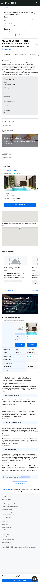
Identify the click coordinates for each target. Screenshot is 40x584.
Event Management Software (10, 504)
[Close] (34, 13)
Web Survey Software (8, 514)
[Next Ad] (37, 188)
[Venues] (36, 3)
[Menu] (2, 2)
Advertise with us (6, 542)
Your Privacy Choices (7, 530)
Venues (5, 7)
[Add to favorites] (37, 45)
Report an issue (6, 489)
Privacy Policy (5, 534)
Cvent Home (5, 521)
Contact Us (5, 524)
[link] (15, 260)
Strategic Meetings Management (11, 512)
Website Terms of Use (8, 539)
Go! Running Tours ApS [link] (12, 268)
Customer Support (7, 527)
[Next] (38, 55)
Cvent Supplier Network (8, 497)
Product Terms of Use (8, 537)
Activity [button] (6, 281)
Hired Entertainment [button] (16, 281)
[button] (20, 228)
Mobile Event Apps (7, 509)
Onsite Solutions (6, 499)
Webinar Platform (6, 517)
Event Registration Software (10, 506)
